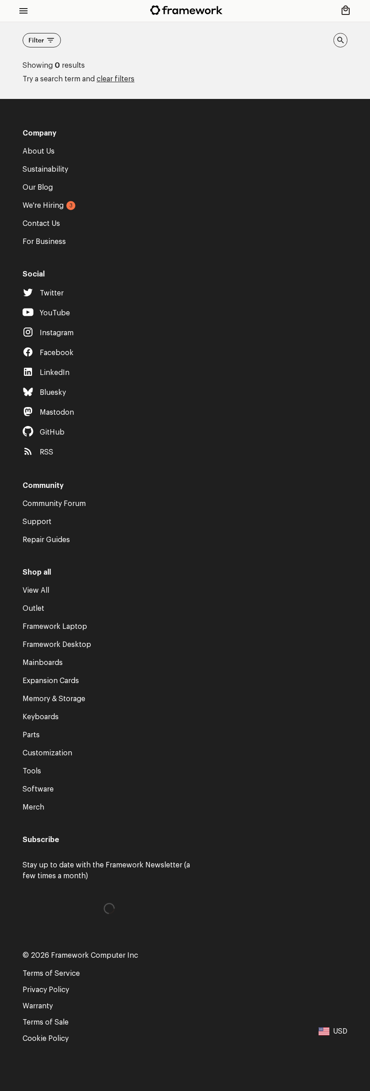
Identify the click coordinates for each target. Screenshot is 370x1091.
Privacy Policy (46, 989)
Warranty (38, 1006)
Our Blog (38, 187)
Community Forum (54, 503)
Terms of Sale (46, 1022)
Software (38, 789)
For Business (44, 241)
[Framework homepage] (186, 10)
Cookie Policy (46, 1038)
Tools (32, 771)
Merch (33, 807)
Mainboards (43, 662)
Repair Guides (46, 539)
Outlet (33, 608)
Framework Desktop (57, 644)
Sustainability (45, 169)
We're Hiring (43, 205)
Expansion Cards (51, 680)
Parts (31, 735)
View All (36, 590)
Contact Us (41, 223)
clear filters (115, 79)
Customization (47, 753)
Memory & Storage (54, 698)
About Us (39, 151)
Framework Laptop (55, 626)
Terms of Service (51, 973)
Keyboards (41, 717)
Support (37, 521)
